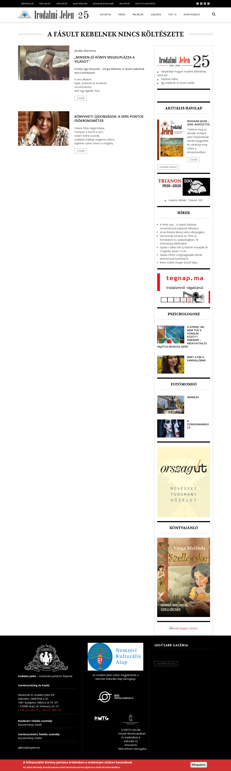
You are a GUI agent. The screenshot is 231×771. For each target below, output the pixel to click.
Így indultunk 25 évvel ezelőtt (178, 83)
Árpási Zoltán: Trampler (183, 609)
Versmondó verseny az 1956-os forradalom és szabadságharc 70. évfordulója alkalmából (179, 239)
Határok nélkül (169, 79)
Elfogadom (198, 764)
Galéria (156, 14)
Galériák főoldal (166, 663)
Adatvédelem (80, 3)
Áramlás (193, 397)
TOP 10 (172, 14)
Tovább (80, 98)
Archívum (124, 3)
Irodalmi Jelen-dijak (103, 3)
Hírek (121, 14)
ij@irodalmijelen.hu (29, 747)
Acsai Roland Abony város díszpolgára (182, 232)
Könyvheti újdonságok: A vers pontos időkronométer (108, 118)
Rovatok (105, 14)
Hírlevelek (61, 3)
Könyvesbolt (192, 14)
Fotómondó (184, 384)
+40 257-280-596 (51, 710)
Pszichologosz (184, 314)
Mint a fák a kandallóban (196, 358)
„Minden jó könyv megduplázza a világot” (104, 59)
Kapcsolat (45, 3)
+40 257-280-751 (30, 710)
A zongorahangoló (198, 424)
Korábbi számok (168, 167)
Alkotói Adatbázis (145, 3)
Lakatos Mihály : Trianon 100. (185, 200)
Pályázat (138, 14)
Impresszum (27, 3)
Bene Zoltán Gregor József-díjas (178, 262)
